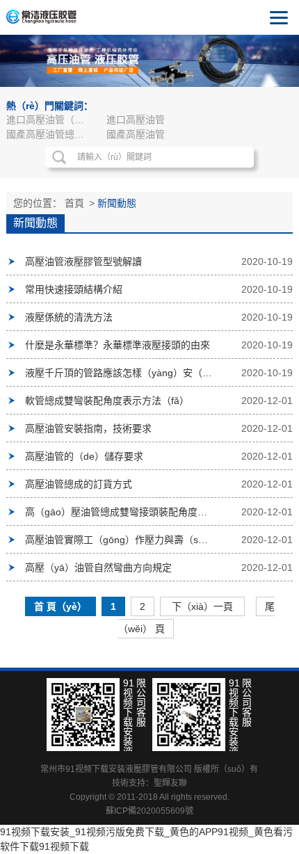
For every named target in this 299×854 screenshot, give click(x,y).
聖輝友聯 (170, 783)
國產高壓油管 (135, 134)
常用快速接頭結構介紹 (73, 289)
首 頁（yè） (60, 606)
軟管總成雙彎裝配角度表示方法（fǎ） (107, 400)
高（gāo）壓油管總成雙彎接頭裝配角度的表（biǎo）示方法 (119, 511)
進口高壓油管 (135, 119)
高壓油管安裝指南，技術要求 (88, 428)
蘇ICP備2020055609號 (149, 811)
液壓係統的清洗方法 (69, 317)
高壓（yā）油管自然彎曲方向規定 (98, 567)
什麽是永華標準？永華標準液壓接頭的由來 (117, 345)
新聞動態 (116, 203)
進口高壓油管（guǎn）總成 (51, 119)
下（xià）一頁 (202, 606)
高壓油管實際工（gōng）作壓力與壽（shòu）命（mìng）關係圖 (119, 539)
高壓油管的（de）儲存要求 (84, 456)
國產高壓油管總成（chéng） (51, 134)
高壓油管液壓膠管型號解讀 (83, 261)
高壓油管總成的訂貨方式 (78, 484)
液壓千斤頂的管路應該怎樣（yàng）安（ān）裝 (119, 372)
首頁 (74, 203)
